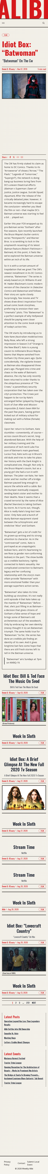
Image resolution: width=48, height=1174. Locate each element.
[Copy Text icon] (18, 157)
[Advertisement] (24, 127)
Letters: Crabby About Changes (17, 1042)
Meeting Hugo (10, 1037)
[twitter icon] (14, 157)
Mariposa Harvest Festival (14, 1058)
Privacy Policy (7, 1163)
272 (28, 1002)
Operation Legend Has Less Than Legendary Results (22, 1023)
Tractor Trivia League (13, 1062)
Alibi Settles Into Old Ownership (17, 1029)
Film (5, 35)
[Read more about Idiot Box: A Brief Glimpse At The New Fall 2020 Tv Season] (24, 799)
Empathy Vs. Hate (11, 1033)
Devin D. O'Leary (8, 69)
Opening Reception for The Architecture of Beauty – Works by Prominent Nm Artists (21, 1069)
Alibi (3, 909)
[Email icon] (22, 157)
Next (34, 1002)
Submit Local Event (33, 1163)
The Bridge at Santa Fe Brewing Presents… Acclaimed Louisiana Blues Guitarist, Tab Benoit (23, 1077)
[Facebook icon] (10, 157)
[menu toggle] (3, 23)
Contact (21, 1163)
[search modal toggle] (43, 23)
